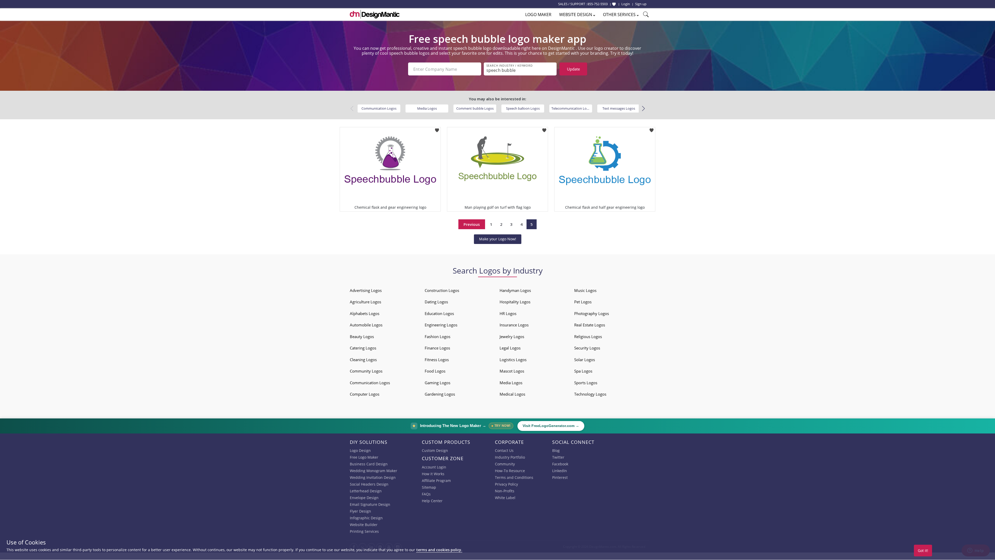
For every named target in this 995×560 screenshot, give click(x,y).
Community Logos (366, 371)
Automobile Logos (366, 324)
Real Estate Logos (589, 324)
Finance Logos (437, 348)
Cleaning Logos (363, 359)
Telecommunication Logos (571, 108)
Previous (472, 224)
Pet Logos (583, 301)
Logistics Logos (513, 359)
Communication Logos (378, 108)
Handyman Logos (515, 290)
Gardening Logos (440, 394)
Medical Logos (512, 394)
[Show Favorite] (614, 4)
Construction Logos (442, 290)
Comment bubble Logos (475, 108)
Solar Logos (584, 359)
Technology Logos (590, 394)
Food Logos (435, 371)
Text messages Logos (618, 108)
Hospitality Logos (515, 301)
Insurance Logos (514, 324)
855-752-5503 (597, 4)
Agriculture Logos (365, 301)
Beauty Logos (362, 336)
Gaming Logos (437, 382)
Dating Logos (436, 301)
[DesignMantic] (374, 14)
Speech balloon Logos (523, 108)
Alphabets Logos (364, 313)
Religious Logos (588, 336)
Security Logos (587, 348)
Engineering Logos (441, 324)
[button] (643, 108)
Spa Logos (583, 371)
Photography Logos (591, 313)
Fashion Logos (437, 336)
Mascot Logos (512, 371)
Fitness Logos (437, 359)
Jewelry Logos (512, 336)
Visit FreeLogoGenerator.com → (551, 426)
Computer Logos (364, 394)
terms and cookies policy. (439, 549)
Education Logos (439, 313)
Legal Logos (510, 348)
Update (573, 69)
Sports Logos (585, 382)
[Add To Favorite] (437, 129)
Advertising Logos (366, 290)
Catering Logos (363, 348)
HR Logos (508, 313)
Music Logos (585, 290)
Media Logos (427, 108)
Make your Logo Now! (497, 238)
